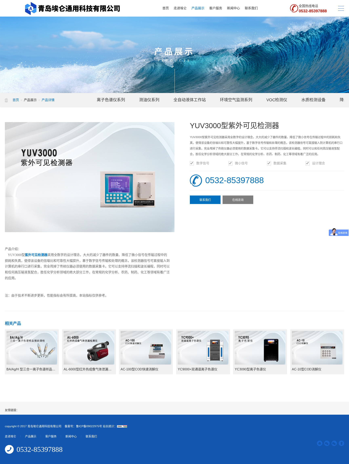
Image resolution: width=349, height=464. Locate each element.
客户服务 (215, 8)
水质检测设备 (313, 100)
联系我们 (251, 8)
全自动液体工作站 (189, 100)
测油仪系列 (149, 100)
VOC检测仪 (276, 100)
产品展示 (197, 8)
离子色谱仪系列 (111, 100)
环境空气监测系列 (236, 100)
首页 (165, 8)
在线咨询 (238, 199)
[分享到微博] (334, 443)
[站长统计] (122, 426)
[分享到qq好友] (319, 443)
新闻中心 (233, 8)
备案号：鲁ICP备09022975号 (83, 426)
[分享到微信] (327, 443)
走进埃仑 (180, 8)
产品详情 (48, 100)
